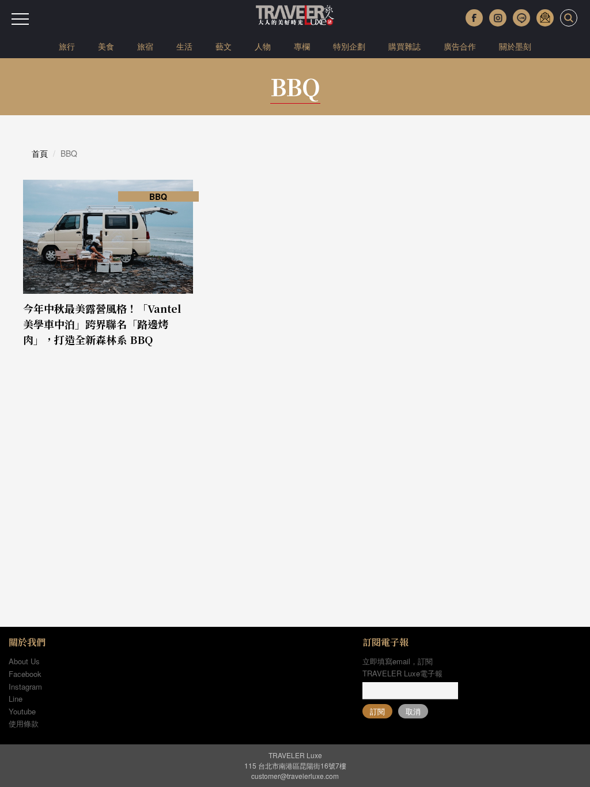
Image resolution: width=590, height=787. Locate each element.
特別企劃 (349, 46)
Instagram (25, 686)
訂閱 (377, 711)
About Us (24, 661)
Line (15, 698)
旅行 (67, 46)
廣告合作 (460, 46)
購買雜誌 (404, 46)
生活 (184, 46)
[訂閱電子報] (545, 18)
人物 (263, 46)
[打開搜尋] (568, 18)
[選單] (20, 19)
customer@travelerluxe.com (295, 776)
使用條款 (24, 723)
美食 (106, 46)
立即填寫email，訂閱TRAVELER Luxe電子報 (402, 667)
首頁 (40, 153)
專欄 (302, 46)
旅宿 (145, 46)
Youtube (22, 711)
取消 (413, 711)
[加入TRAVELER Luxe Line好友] (521, 18)
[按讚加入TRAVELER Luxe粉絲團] (474, 18)
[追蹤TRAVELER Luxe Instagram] (497, 18)
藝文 (223, 46)
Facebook (25, 673)
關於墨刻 (515, 46)
